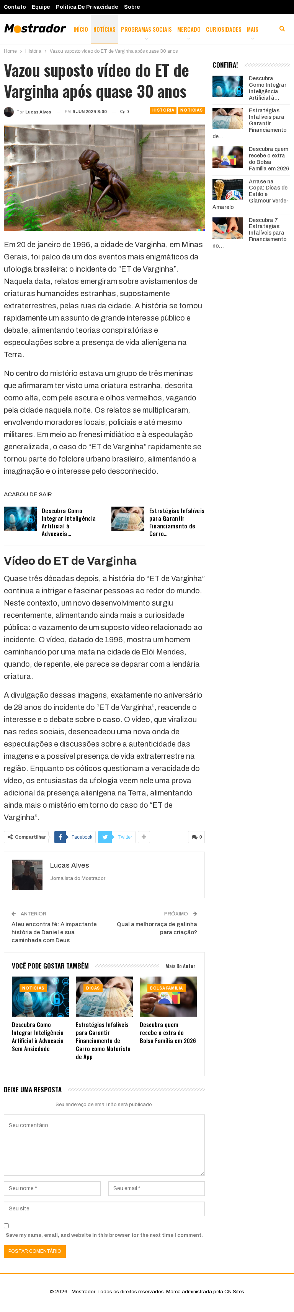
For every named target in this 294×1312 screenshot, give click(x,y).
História (163, 110)
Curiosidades (224, 29)
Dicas (93, 988)
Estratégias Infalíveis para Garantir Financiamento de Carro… (177, 522)
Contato (15, 7)
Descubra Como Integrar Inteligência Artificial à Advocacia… (69, 522)
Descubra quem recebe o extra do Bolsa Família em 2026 (269, 158)
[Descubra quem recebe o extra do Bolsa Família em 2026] (168, 996)
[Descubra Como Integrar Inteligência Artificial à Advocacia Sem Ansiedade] (20, 519)
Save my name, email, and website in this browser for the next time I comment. (104, 1235)
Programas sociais (146, 29)
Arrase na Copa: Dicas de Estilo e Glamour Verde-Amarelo (250, 194)
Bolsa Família (166, 988)
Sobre (132, 7)
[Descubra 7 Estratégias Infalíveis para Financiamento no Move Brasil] (227, 228)
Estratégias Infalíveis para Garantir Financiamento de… (249, 123)
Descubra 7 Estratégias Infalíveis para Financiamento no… (249, 233)
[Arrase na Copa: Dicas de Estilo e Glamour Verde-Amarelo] (227, 189)
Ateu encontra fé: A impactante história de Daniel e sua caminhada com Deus (54, 932)
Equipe (41, 7)
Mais (252, 29)
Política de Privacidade (87, 7)
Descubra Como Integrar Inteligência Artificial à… (267, 88)
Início (81, 29)
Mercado (189, 29)
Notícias (104, 29)
